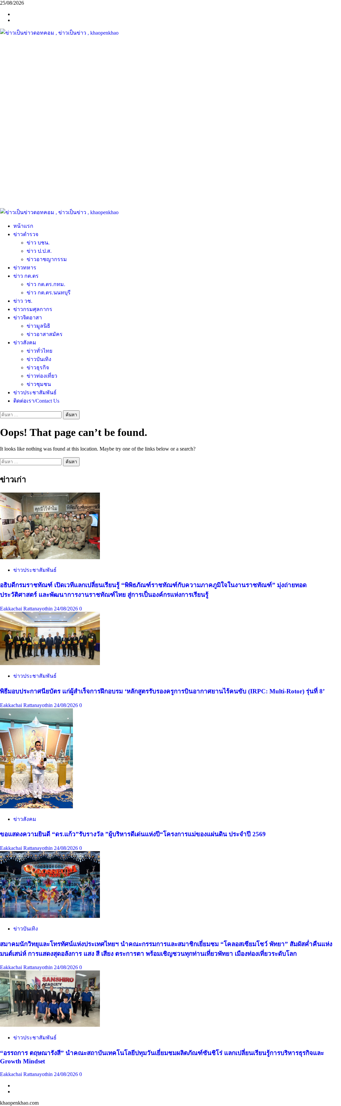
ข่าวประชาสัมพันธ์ (35, 392)
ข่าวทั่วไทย (39, 351)
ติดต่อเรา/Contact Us (36, 401)
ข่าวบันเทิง (39, 359)
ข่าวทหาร (24, 267)
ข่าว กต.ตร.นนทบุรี (49, 292)
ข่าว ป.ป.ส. (39, 251)
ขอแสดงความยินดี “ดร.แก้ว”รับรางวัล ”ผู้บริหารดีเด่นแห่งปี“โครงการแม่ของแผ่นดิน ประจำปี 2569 (133, 834)
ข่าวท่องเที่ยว (42, 376)
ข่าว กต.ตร (26, 276)
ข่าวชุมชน (39, 384)
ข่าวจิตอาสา (27, 317)
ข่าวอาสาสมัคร (45, 334)
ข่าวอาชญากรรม (47, 259)
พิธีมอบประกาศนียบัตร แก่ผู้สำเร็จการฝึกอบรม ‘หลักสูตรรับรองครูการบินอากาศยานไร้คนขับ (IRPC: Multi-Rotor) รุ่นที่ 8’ (162, 691)
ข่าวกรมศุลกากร (32, 309)
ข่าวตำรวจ (25, 234)
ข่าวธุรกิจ (38, 367)
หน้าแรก (23, 226)
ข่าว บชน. (38, 242)
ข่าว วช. (22, 301)
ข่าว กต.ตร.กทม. (46, 284)
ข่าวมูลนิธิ (38, 326)
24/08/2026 (66, 608)
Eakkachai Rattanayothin (27, 608)
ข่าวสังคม (24, 342)
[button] (170, 192)
